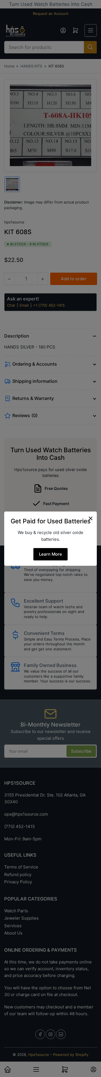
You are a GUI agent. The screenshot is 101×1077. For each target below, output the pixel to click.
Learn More (50, 554)
